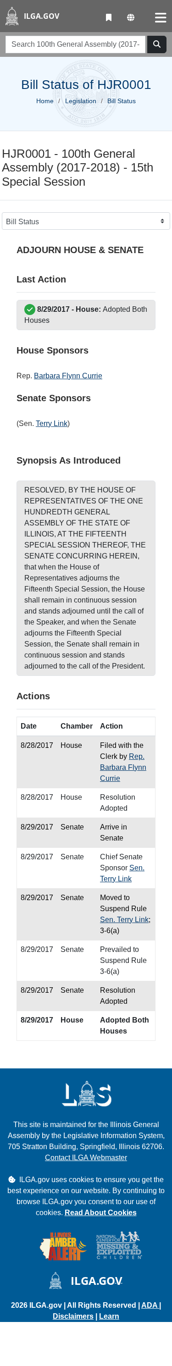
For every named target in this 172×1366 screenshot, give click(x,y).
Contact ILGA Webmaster (86, 1157)
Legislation (80, 101)
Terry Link (51, 423)
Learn (109, 1316)
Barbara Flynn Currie (68, 376)
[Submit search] (156, 44)
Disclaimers (73, 1316)
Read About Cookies (101, 1213)
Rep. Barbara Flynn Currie (123, 767)
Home (45, 101)
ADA (150, 1305)
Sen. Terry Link (124, 920)
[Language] (130, 18)
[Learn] (108, 18)
